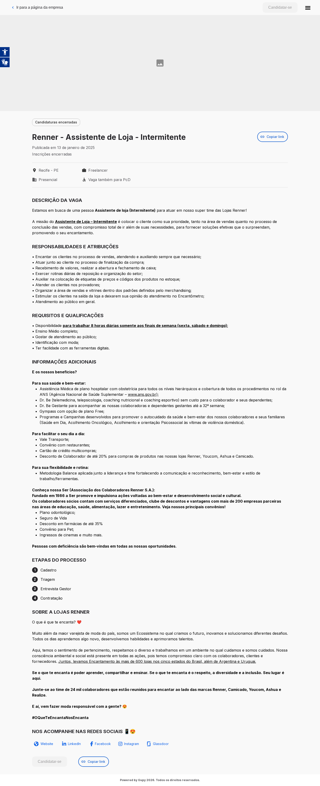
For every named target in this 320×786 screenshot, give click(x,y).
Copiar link (275, 137)
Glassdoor (161, 744)
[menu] (307, 7)
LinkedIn (74, 744)
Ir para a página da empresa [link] (39, 7)
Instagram (131, 744)
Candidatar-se (280, 7)
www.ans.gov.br (142, 394)
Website (47, 744)
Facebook (103, 744)
